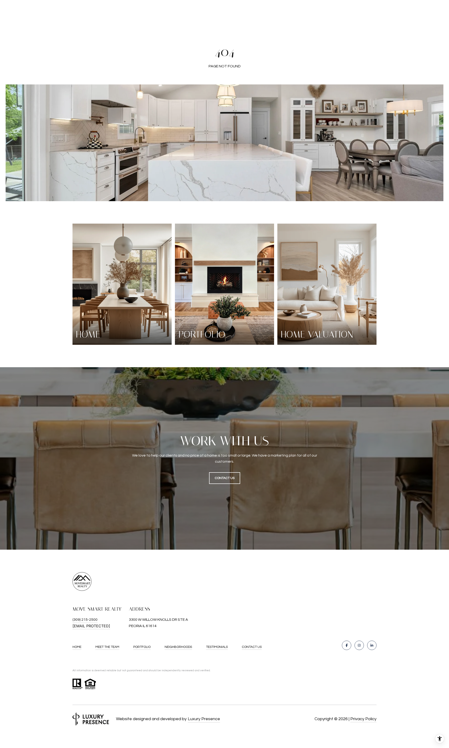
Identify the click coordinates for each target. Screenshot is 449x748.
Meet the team (107, 647)
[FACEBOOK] (346, 645)
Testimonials (217, 647)
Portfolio (142, 647)
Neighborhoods (178, 647)
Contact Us (252, 647)
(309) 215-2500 (85, 619)
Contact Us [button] (225, 478)
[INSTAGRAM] (359, 645)
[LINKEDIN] (372, 645)
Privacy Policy (363, 719)
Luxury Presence (204, 719)
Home (76, 647)
